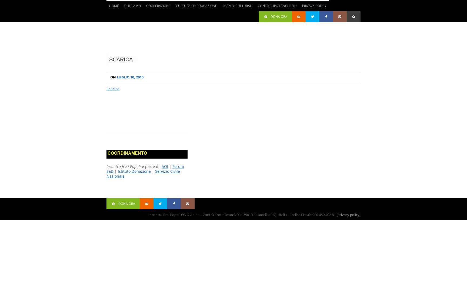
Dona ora (279, 16)
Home (114, 6)
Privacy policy (348, 214)
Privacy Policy (314, 6)
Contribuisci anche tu (276, 7)
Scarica (121, 59)
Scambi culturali (236, 7)
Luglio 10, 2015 (127, 77)
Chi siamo (131, 7)
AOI (165, 166)
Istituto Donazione (134, 171)
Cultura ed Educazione (195, 7)
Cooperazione (157, 7)
